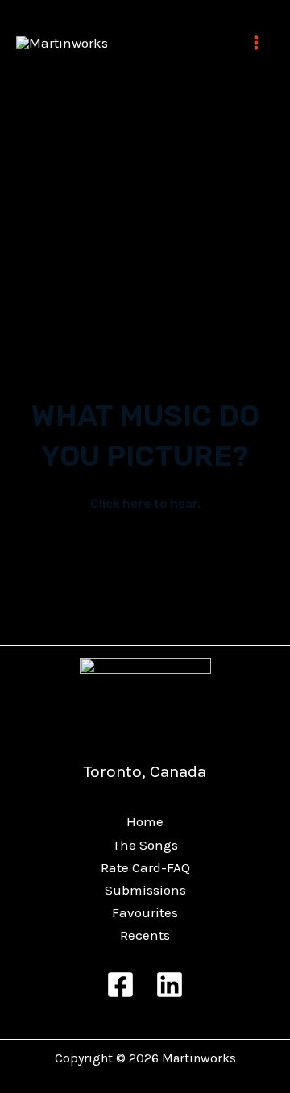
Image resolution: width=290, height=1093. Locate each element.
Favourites (145, 912)
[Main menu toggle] (256, 42)
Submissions (145, 890)
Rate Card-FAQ (145, 867)
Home (145, 821)
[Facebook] (120, 984)
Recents (145, 935)
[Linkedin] (169, 984)
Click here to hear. (145, 504)
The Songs (145, 845)
